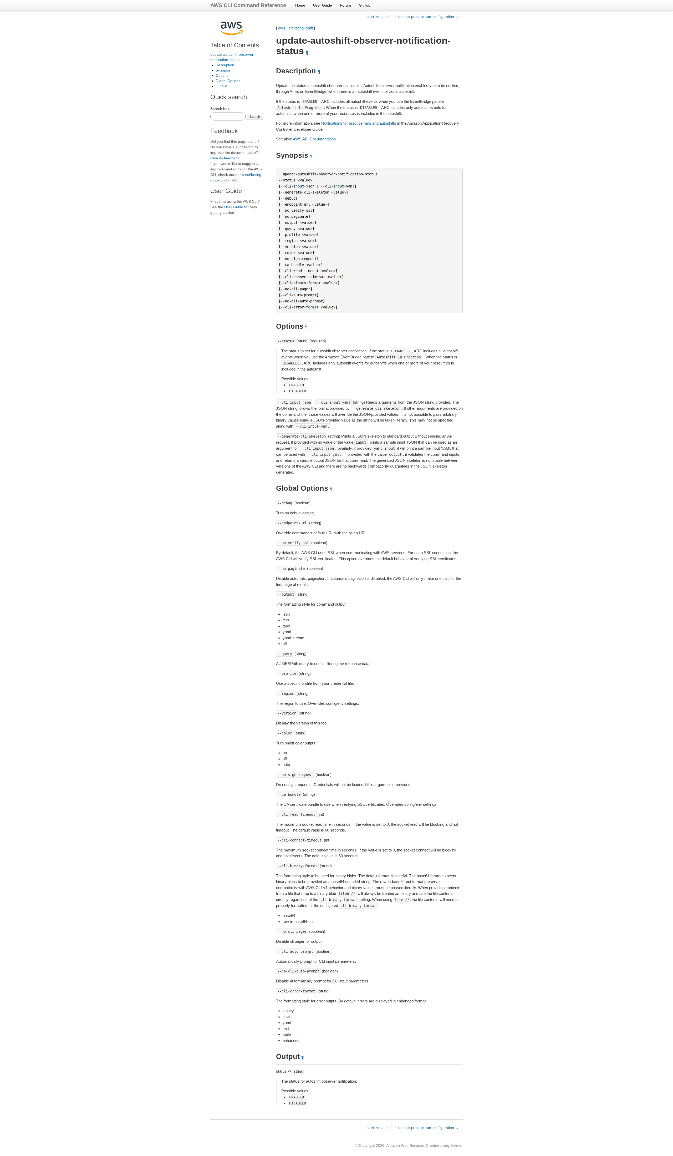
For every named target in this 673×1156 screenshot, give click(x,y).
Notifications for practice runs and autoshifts (358, 123)
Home (300, 5)
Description (225, 65)
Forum (345, 5)
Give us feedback (224, 158)
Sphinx (456, 1145)
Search (255, 116)
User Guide (322, 5)
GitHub (364, 5)
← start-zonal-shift (377, 16)
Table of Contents (234, 45)
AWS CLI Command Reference (248, 5)
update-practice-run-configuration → (428, 16)
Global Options (228, 81)
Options (222, 75)
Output (221, 86)
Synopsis (223, 70)
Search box (219, 109)
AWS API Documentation (314, 139)
